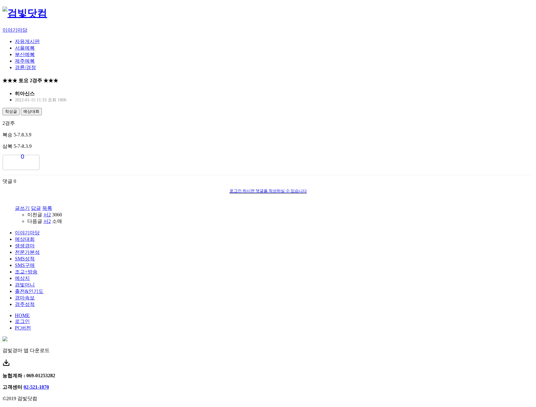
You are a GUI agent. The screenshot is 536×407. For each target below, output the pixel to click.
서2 (47, 214)
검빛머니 (25, 284)
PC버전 (23, 327)
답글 (36, 208)
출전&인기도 (29, 291)
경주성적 (25, 304)
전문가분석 (27, 252)
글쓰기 (22, 208)
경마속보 (25, 297)
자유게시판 (27, 41)
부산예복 (25, 54)
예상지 (22, 278)
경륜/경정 (25, 67)
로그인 (22, 321)
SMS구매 (25, 265)
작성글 (11, 111)
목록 (47, 208)
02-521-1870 (36, 387)
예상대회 (31, 111)
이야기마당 (14, 30)
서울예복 (25, 48)
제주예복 (25, 61)
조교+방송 (26, 271)
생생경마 (25, 245)
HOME (22, 315)
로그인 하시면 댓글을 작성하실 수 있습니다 (268, 190)
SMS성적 (25, 258)
